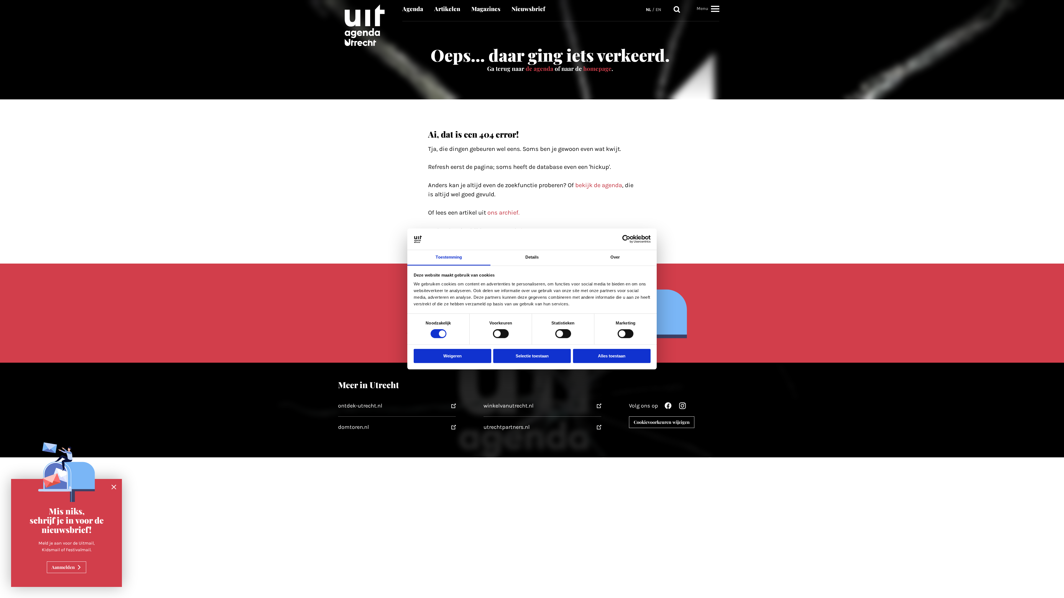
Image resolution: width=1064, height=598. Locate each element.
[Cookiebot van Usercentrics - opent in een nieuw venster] (626, 239)
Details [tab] (532, 257)
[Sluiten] (114, 487)
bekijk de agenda (598, 185)
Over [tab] (615, 257)
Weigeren (452, 356)
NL (648, 9)
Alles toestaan (611, 356)
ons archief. (503, 212)
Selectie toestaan (532, 356)
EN (658, 9)
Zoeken (676, 9)
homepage (597, 68)
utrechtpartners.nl (507, 427)
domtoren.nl (353, 427)
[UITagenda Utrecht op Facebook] (668, 407)
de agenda (539, 68)
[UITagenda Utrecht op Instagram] (682, 407)
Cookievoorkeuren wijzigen (662, 422)
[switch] (501, 333)
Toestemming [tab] (449, 257)
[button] (715, 8)
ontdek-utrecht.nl (360, 406)
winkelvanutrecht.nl (509, 406)
